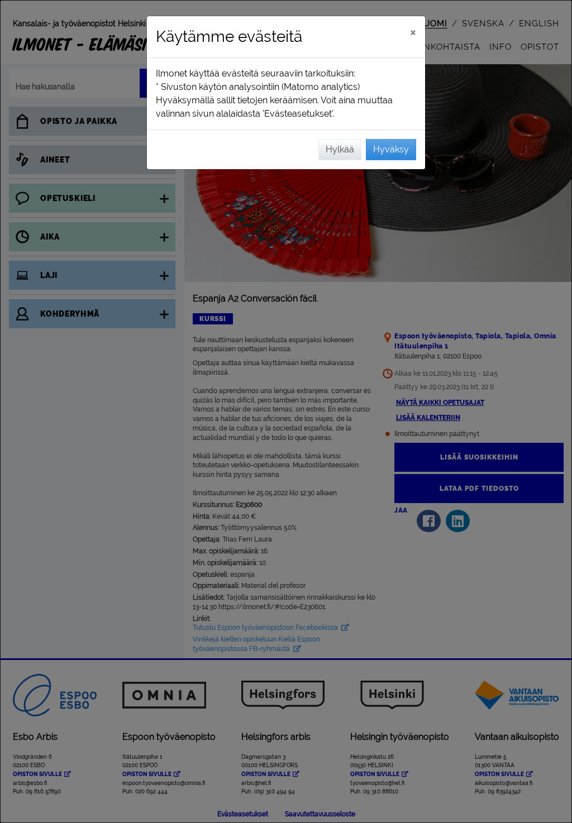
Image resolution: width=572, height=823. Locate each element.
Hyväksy (391, 149)
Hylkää (340, 149)
